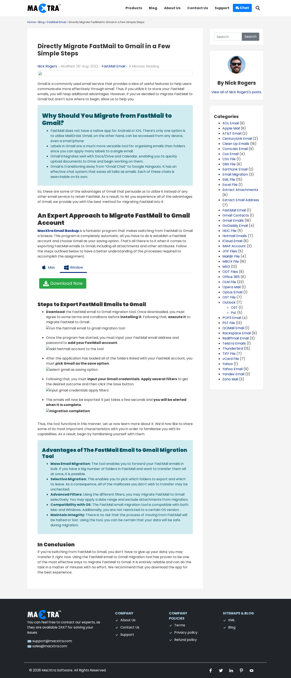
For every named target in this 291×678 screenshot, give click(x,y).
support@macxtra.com (52, 641)
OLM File (229, 281)
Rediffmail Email (235, 338)
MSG (226, 266)
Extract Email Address (240, 200)
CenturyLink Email (237, 138)
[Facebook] (211, 670)
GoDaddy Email (235, 225)
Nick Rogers (47, 66)
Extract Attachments (240, 189)
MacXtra (49, 670)
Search (250, 36)
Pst (233, 312)
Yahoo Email (232, 369)
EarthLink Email (235, 169)
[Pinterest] (241, 670)
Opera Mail (231, 287)
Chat (244, 7)
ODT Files (230, 271)
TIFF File (229, 353)
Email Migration (235, 174)
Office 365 (231, 276)
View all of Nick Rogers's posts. (236, 92)
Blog (153, 8)
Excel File (230, 184)
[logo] (44, 614)
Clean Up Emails (235, 143)
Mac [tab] (51, 267)
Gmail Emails (233, 220)
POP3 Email (231, 317)
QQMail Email (233, 328)
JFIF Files (229, 251)
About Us (172, 8)
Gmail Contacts (235, 215)
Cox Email (230, 153)
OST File (229, 297)
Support (222, 8)
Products (133, 8)
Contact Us (197, 8)
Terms (179, 625)
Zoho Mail (230, 379)
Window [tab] (76, 267)
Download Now (66, 283)
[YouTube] (251, 670)
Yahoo (227, 363)
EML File (228, 179)
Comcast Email (235, 148)
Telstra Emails (234, 343)
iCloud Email (232, 241)
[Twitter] (221, 670)
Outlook (229, 302)
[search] (258, 8)
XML (231, 620)
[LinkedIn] (231, 670)
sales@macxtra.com (49, 646)
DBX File (229, 164)
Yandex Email (233, 374)
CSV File (229, 159)
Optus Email (232, 292)
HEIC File (229, 230)
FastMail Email (113, 66)
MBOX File (230, 261)
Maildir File (231, 256)
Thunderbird (232, 348)
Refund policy (185, 639)
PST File (228, 322)
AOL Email (230, 123)
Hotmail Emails (234, 235)
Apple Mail (231, 128)
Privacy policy (185, 632)
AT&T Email (231, 133)
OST (234, 307)
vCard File (230, 358)
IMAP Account (234, 246)
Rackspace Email (236, 333)
